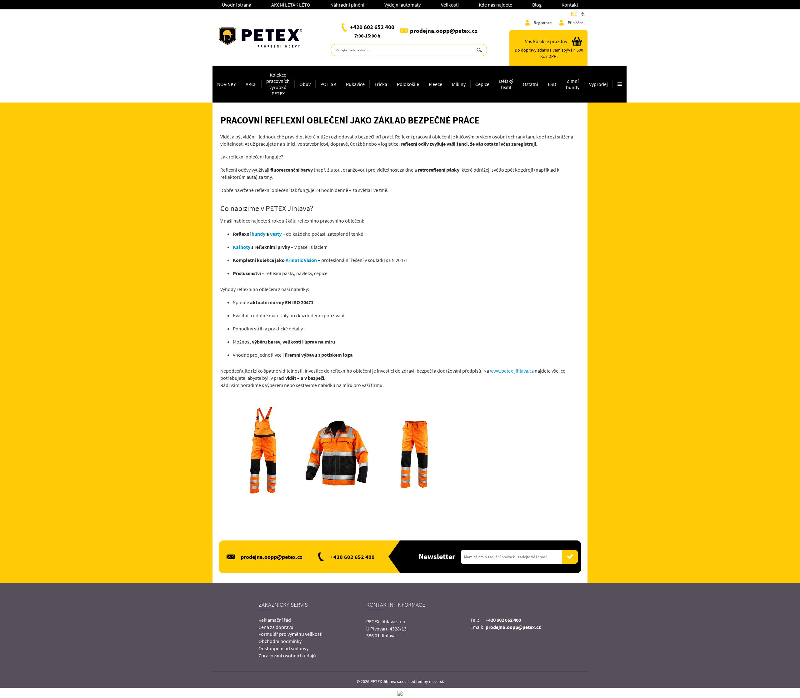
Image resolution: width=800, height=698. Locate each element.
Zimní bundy (572, 84)
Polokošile (408, 84)
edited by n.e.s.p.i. (427, 681)
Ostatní (530, 84)
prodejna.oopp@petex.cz (444, 30)
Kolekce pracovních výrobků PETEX (278, 84)
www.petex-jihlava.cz (512, 371)
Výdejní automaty (402, 5)
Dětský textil (506, 84)
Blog (537, 5)
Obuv (305, 84)
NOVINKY (226, 84)
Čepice (482, 84)
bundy (258, 234)
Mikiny (459, 84)
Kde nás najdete (495, 5)
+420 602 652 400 (372, 27)
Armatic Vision (301, 260)
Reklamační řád (274, 620)
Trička (380, 84)
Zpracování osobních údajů (287, 655)
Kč (574, 14)
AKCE (251, 84)
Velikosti (450, 5)
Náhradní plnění (347, 5)
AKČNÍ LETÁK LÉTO (290, 5)
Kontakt (570, 5)
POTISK (328, 84)
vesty (276, 234)
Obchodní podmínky (280, 641)
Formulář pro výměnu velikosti (290, 634)
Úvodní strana (236, 5)
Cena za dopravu (275, 627)
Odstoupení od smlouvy (283, 648)
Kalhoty (241, 247)
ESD (552, 84)
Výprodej (598, 84)
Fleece (435, 84)
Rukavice (355, 84)
